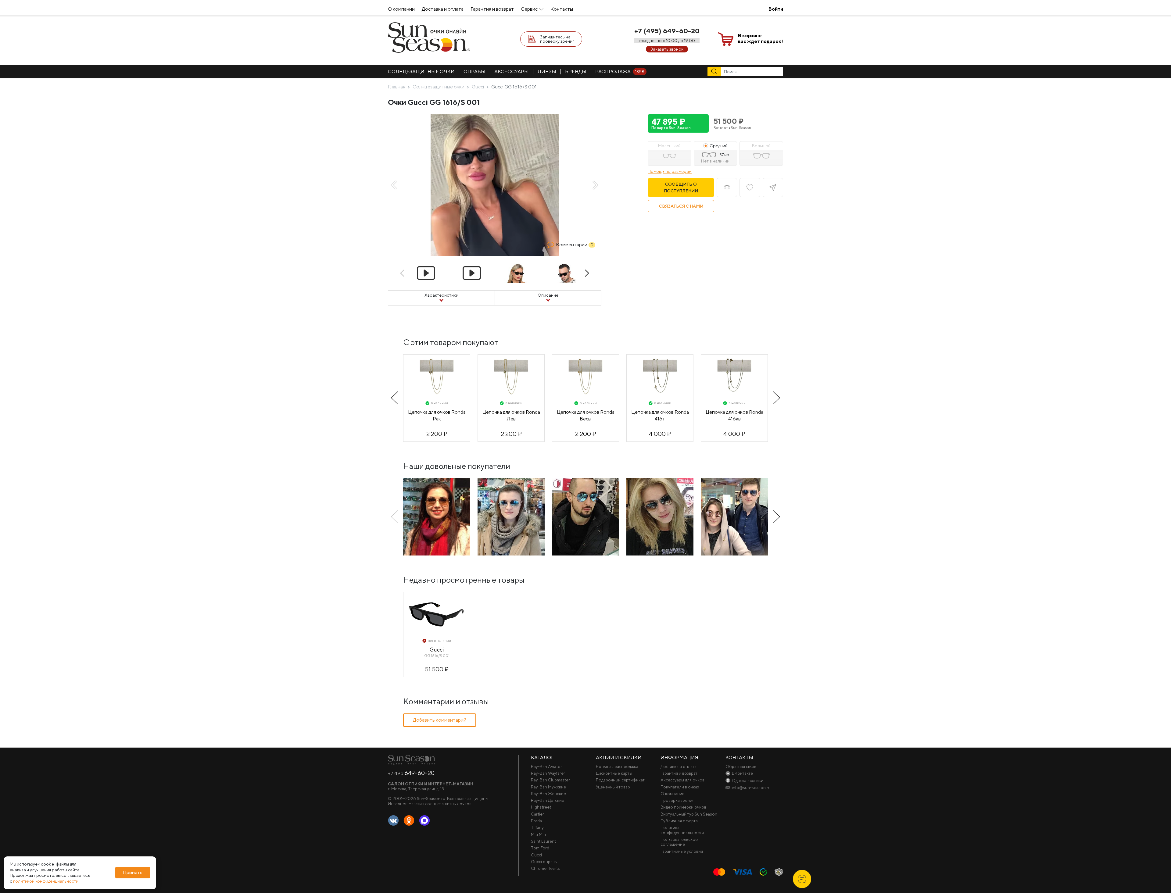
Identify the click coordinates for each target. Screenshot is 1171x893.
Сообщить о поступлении (681, 187)
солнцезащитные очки (421, 71)
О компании (401, 9)
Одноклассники (408, 820)
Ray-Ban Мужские (548, 786)
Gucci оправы (544, 861)
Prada (536, 820)
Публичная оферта (679, 820)
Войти (775, 9)
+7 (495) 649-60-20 (667, 31)
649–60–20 (411, 773)
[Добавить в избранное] (749, 187)
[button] (678, 123)
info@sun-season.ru (751, 787)
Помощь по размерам (670, 171)
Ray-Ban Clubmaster (550, 779)
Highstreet (541, 807)
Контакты (561, 9)
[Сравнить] (727, 187)
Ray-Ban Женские (548, 793)
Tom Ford (540, 847)
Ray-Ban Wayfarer (548, 773)
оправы (474, 71)
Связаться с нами (681, 206)
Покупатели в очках (680, 786)
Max (424, 820)
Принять (132, 873)
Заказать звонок (666, 49)
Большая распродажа (617, 766)
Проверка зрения (677, 800)
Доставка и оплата (443, 9)
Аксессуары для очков (682, 779)
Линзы (547, 71)
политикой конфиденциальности (45, 881)
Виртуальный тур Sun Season (689, 814)
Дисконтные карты (614, 773)
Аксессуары (511, 71)
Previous (394, 185)
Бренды (575, 71)
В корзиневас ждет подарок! (760, 38)
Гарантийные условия (682, 851)
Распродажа (619, 71)
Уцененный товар (613, 786)
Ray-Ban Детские (547, 800)
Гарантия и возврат (492, 9)
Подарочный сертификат (620, 779)
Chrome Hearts (545, 868)
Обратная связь (740, 766)
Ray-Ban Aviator (546, 766)
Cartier (537, 814)
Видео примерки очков (683, 807)
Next (595, 185)
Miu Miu (538, 834)
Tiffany (537, 827)
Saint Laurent (543, 841)
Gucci (536, 854)
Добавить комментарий (439, 720)
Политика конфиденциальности (682, 830)
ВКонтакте (393, 820)
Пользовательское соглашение (679, 842)
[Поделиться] (773, 187)
